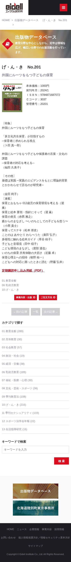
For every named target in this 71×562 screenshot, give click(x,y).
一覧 (35, 311)
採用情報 (59, 529)
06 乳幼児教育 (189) (14, 372)
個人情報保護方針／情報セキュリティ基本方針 (44, 537)
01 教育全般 (9, 280)
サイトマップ (35, 545)
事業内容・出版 (24, 297)
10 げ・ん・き (10, 289)
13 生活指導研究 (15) (14, 429)
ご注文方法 (46, 297)
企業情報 (34, 529)
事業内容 (47, 529)
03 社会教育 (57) (12, 347)
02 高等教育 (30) (12, 339)
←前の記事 (20, 311)
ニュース (22, 529)
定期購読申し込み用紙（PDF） (23, 270)
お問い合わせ (8, 537)
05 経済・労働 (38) (13, 363)
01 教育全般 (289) (12, 331)
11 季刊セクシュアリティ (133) (20, 412)
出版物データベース (26, 20)
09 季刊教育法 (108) (14, 396)
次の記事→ (51, 311)
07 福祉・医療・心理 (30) (17, 380)
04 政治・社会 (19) (13, 355)
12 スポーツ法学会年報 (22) (18, 421)
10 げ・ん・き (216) (14, 404)
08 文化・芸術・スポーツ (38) (20, 388)
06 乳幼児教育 (10, 285)
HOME (6, 20)
